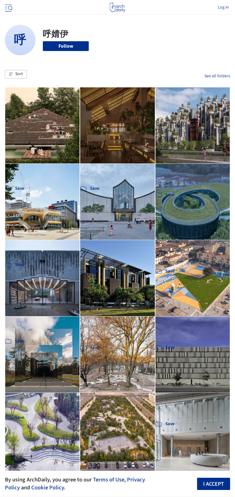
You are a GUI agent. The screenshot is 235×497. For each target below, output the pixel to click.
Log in (223, 7)
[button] (16, 74)
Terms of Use (108, 480)
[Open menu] (8, 7)
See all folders (217, 76)
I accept (213, 484)
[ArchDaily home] (117, 7)
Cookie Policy (47, 488)
